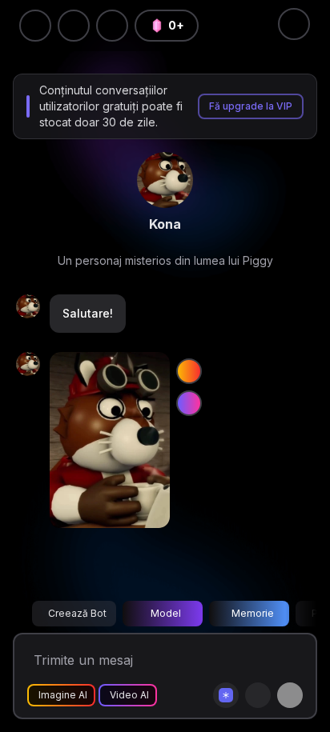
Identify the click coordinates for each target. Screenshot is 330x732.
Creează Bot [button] (77, 613)
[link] (165, 180)
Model (166, 613)
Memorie (252, 613)
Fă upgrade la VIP (250, 106)
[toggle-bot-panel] (294, 24)
